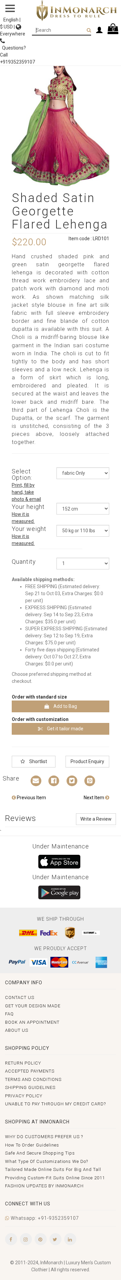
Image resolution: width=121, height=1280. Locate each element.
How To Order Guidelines (32, 1145)
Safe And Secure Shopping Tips (40, 1153)
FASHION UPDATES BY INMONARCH (44, 1185)
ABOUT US (16, 1030)
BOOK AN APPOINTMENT (32, 1022)
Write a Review (96, 819)
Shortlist (37, 761)
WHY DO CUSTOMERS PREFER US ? (44, 1136)
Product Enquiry (87, 761)
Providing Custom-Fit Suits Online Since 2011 (55, 1177)
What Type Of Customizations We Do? (46, 1161)
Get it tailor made (64, 728)
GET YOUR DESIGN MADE (33, 1005)
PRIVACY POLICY (23, 1095)
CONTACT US (19, 997)
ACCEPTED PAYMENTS (29, 1071)
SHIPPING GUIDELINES (30, 1087)
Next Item (94, 797)
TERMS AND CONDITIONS (33, 1079)
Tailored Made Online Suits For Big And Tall (53, 1169)
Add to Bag (64, 706)
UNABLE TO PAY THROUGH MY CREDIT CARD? (55, 1103)
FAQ (9, 1013)
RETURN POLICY (23, 1063)
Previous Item (31, 797)
